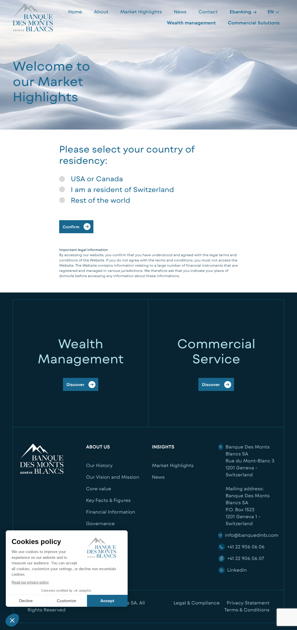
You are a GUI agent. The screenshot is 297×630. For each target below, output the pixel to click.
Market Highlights (141, 12)
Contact (208, 12)
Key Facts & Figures (108, 500)
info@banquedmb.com (251, 535)
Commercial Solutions (254, 23)
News (180, 12)
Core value (98, 488)
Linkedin (237, 570)
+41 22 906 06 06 (246, 547)
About (101, 12)
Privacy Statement (248, 603)
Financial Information (110, 512)
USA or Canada (97, 179)
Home (75, 12)
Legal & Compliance (196, 603)
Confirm (71, 226)
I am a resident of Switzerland (122, 189)
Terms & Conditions (246, 610)
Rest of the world (100, 200)
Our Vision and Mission (112, 477)
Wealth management (191, 23)
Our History (99, 465)
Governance (100, 523)
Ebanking (241, 12)
